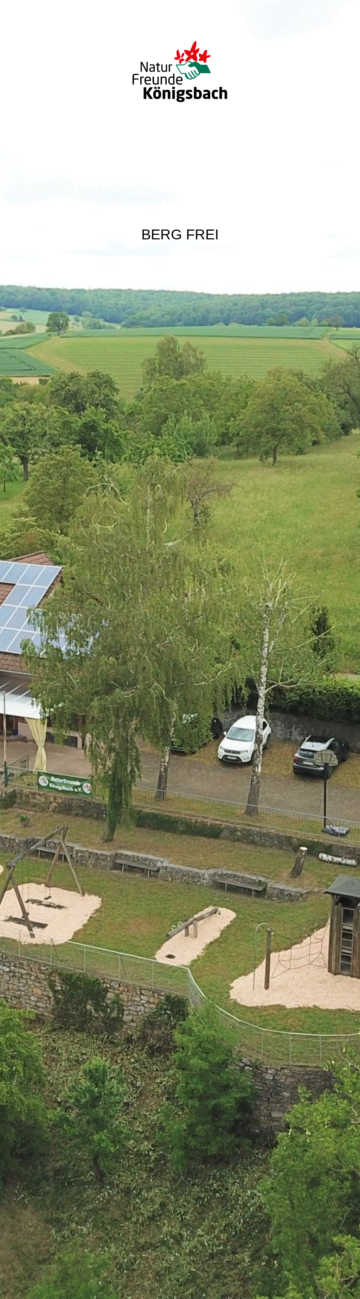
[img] (180, 649)
